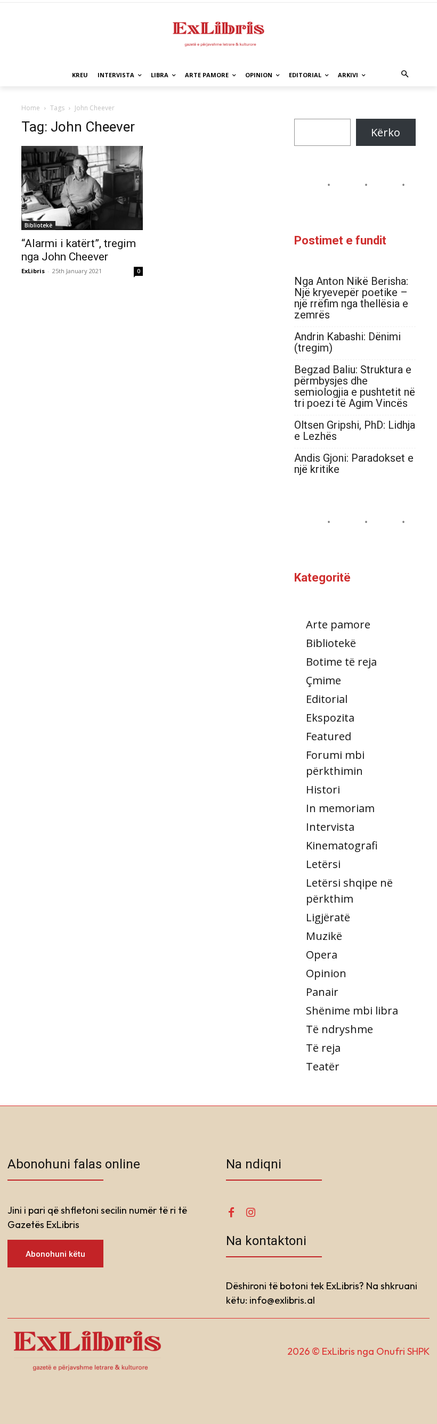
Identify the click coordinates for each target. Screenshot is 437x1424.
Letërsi (323, 864)
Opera (321, 954)
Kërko (385, 132)
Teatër (322, 1066)
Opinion (326, 973)
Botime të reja (341, 661)
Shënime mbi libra (352, 1010)
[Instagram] (250, 1212)
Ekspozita (330, 717)
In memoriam (340, 808)
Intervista (330, 827)
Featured (328, 736)
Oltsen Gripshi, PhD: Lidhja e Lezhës (354, 431)
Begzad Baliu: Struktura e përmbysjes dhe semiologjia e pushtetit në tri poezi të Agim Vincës (354, 386)
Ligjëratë (328, 917)
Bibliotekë (38, 225)
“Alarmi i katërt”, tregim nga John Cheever (78, 250)
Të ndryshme (339, 1029)
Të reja (323, 1048)
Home (30, 107)
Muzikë (324, 936)
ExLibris (33, 271)
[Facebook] (231, 1212)
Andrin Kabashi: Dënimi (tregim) (347, 342)
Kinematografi (342, 845)
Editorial (326, 699)
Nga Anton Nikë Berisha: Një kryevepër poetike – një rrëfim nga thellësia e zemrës (351, 298)
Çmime (323, 680)
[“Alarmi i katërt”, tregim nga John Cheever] (82, 188)
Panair (322, 992)
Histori (323, 789)
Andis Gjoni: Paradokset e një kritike (354, 464)
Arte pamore (338, 624)
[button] (405, 75)
